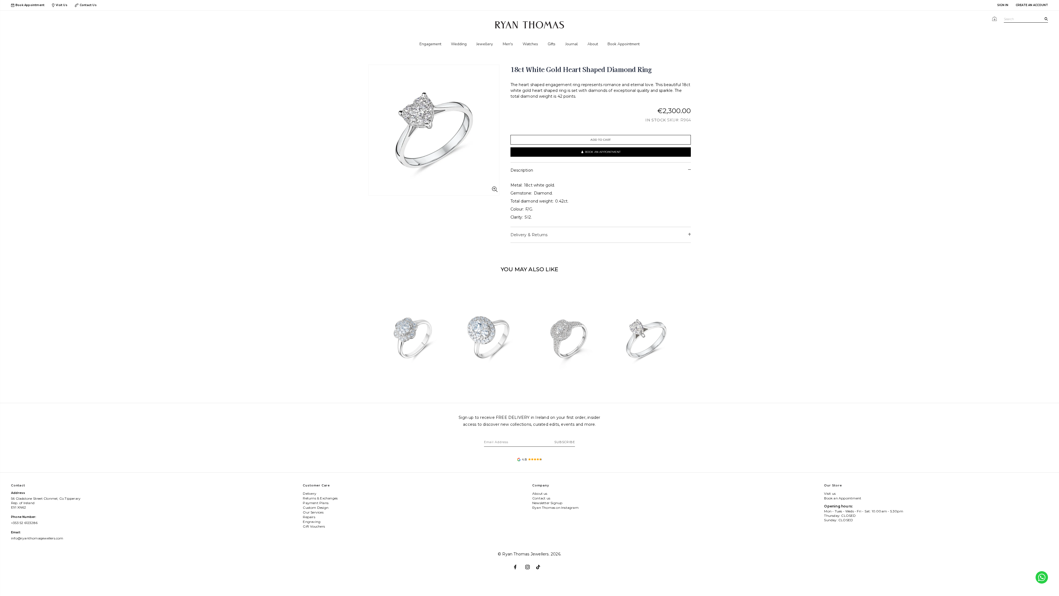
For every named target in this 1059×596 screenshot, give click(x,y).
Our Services (313, 512)
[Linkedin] (540, 564)
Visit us (830, 493)
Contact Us (88, 5)
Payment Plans (315, 503)
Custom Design (315, 507)
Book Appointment (29, 5)
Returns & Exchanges (320, 498)
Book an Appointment (842, 498)
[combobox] (1026, 19)
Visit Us (61, 5)
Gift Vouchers (314, 526)
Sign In (1002, 5)
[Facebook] (518, 564)
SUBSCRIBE (564, 442)
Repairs (309, 517)
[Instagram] (529, 564)
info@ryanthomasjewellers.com (37, 538)
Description (521, 170)
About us (539, 493)
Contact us (541, 498)
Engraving (311, 522)
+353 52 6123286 (24, 523)
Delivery (309, 493)
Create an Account (1032, 5)
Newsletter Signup (547, 503)
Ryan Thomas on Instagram (555, 507)
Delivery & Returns (529, 234)
